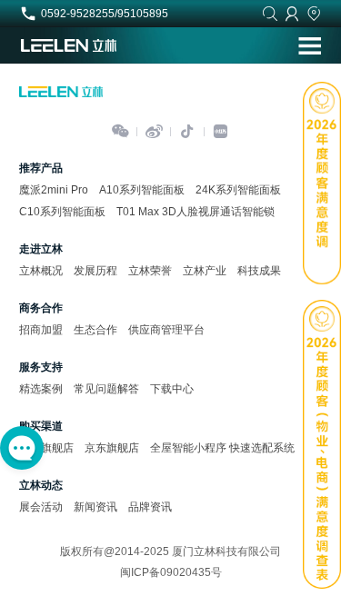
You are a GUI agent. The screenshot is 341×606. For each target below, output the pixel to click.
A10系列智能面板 (142, 190)
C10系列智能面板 (62, 211)
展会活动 (41, 507)
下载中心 (172, 388)
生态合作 (95, 329)
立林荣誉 (150, 270)
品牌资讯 (150, 507)
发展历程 (95, 270)
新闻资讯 (95, 507)
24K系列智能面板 (238, 190)
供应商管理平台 (166, 329)
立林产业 (204, 270)
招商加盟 (41, 329)
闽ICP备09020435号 (171, 572)
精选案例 (41, 388)
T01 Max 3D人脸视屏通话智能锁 (195, 211)
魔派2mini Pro (53, 190)
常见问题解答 (106, 388)
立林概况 (41, 270)
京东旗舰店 (112, 448)
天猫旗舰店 (46, 448)
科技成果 (259, 270)
